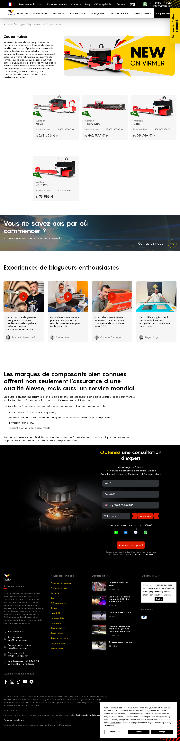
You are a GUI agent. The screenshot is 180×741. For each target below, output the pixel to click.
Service (121, 4)
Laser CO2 (23, 13)
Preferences (115, 732)
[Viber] (136, 533)
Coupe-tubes (163, 13)
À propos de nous (57, 4)
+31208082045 (160, 3)
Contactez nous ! (151, 243)
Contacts (76, 4)
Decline (139, 732)
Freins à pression (143, 13)
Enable (159, 599)
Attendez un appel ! (131, 545)
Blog (87, 4)
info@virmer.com (162, 6)
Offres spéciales (103, 4)
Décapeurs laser (77, 13)
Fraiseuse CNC (40, 13)
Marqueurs (58, 13)
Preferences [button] (110, 726)
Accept (162, 732)
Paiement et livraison (30, 4)
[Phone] (116, 533)
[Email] (126, 533)
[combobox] (106, 505)
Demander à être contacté (175, 26)
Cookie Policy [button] (115, 723)
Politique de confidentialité (142, 554)
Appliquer (145, 516)
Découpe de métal (119, 13)
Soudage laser (97, 13)
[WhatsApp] (145, 533)
